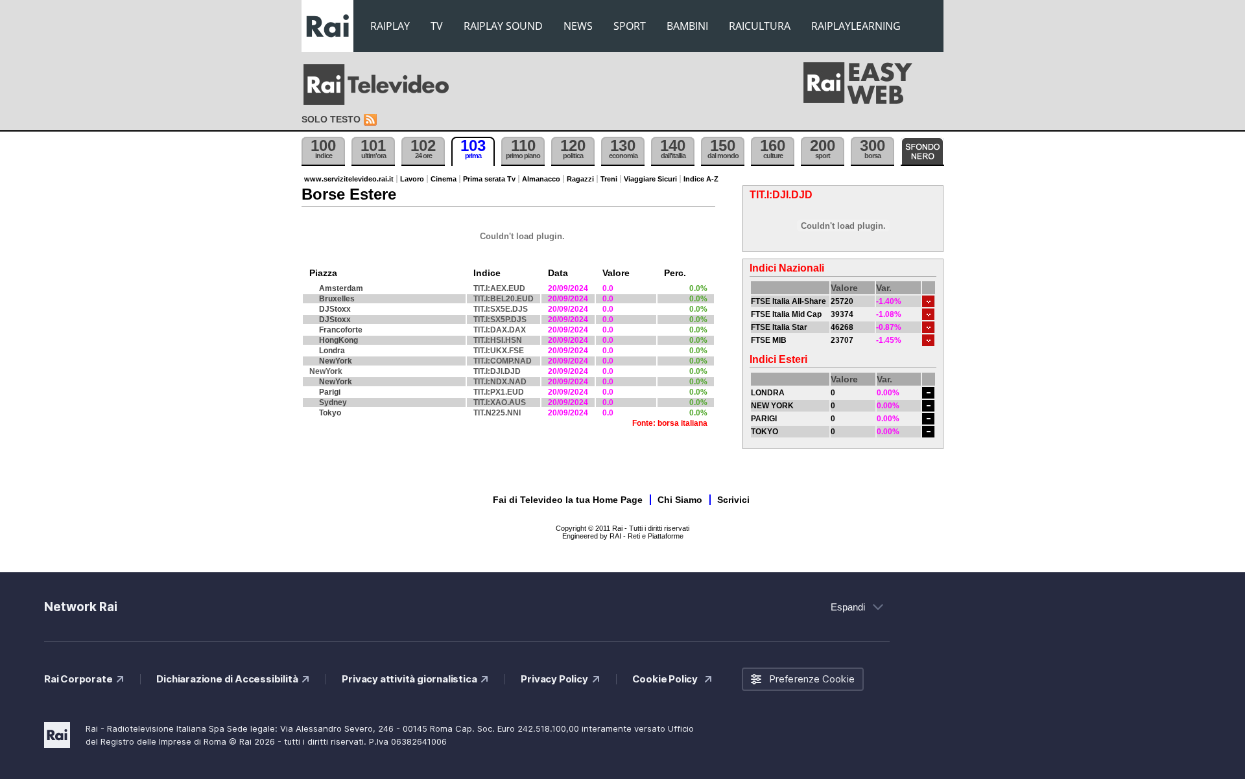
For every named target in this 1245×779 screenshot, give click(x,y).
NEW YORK (772, 405)
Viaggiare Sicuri (650, 179)
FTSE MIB (769, 340)
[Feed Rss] (371, 120)
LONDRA (768, 392)
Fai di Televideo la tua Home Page (568, 499)
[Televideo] (383, 85)
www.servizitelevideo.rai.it (349, 179)
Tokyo (330, 412)
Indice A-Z (700, 179)
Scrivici (733, 499)
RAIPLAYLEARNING (856, 26)
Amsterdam (341, 288)
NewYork (335, 361)
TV (437, 26)
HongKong (338, 340)
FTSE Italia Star (779, 327)
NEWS (578, 26)
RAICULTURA (759, 26)
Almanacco (541, 179)
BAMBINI (687, 26)
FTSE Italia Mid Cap (786, 314)
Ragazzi (580, 179)
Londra (332, 350)
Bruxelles (337, 298)
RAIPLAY (390, 26)
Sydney (333, 402)
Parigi (329, 392)
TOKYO (764, 431)
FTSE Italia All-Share (788, 301)
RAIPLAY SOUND (503, 26)
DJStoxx (335, 309)
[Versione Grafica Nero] (922, 151)
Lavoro (412, 179)
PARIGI (764, 418)
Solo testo (331, 119)
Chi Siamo (680, 499)
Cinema (443, 179)
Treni (608, 179)
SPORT (629, 26)
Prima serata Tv (489, 179)
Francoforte (340, 329)
